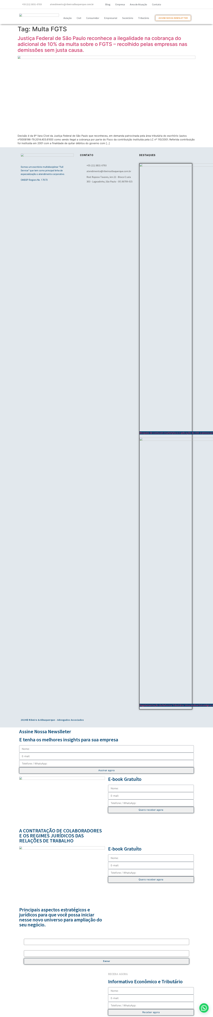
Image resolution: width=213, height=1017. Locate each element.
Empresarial (110, 18)
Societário (127, 18)
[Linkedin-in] (191, 4)
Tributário (143, 18)
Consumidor (92, 18)
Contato (156, 4)
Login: (27, 937)
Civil (79, 18)
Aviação (67, 18)
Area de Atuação (138, 4)
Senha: (27, 949)
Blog (107, 4)
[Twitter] (183, 4)
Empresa (120, 4)
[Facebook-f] (166, 4)
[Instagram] (174, 4)
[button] (204, 1008)
